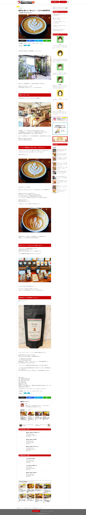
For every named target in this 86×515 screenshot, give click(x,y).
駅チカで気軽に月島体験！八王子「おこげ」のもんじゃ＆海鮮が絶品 (61, 177)
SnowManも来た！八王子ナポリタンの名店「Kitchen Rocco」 (61, 191)
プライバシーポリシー (44, 511)
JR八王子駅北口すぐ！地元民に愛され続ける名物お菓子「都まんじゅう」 (62, 159)
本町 (30, 43)
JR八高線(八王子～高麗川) (35, 43)
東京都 (25, 43)
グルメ (29, 45)
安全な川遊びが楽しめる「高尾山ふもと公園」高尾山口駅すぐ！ (61, 150)
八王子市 (28, 43)
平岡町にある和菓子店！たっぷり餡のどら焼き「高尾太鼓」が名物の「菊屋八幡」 (61, 181)
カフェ (18, 6)
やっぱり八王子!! (41, 513)
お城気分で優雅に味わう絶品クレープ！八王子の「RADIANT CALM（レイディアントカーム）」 (61, 172)
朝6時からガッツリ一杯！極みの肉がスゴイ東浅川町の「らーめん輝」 (61, 164)
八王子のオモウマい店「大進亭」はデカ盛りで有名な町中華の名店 (61, 154)
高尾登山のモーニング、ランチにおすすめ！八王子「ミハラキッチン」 (61, 186)
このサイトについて (51, 511)
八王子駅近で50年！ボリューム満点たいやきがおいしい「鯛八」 (61, 168)
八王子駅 (41, 43)
